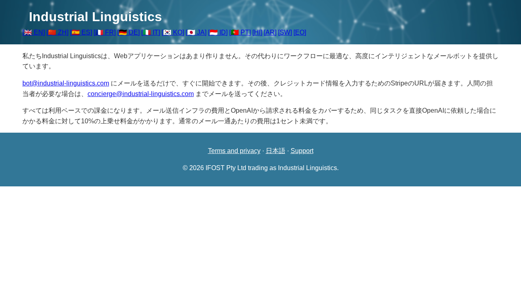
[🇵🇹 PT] (240, 32)
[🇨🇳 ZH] (57, 32)
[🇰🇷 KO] (173, 32)
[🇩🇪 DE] (128, 32)
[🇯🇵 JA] (196, 32)
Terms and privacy (234, 150)
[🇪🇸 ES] (81, 32)
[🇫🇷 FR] (105, 32)
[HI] (257, 32)
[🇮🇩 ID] (218, 32)
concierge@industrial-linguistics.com (141, 93)
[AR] (270, 32)
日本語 (275, 150)
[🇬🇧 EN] (33, 32)
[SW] (285, 32)
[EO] (299, 32)
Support (302, 150)
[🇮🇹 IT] (150, 32)
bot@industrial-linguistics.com (65, 83)
